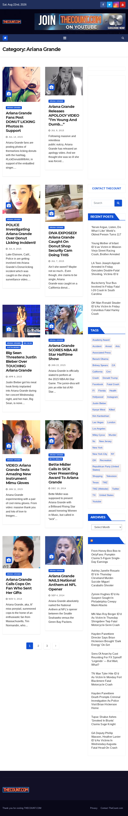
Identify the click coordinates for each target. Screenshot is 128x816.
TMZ (105, 482)
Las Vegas (98, 422)
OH (94, 460)
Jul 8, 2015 (15, 249)
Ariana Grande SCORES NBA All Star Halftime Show (62, 352)
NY (112, 454)
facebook (97, 384)
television (111, 476)
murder (112, 435)
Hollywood (97, 397)
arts (118, 346)
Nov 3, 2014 (15, 599)
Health (113, 390)
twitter (115, 488)
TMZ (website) (100, 488)
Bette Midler (56, 459)
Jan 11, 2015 (16, 489)
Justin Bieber (13, 347)
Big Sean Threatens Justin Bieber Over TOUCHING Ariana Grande (21, 362)
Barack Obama (100, 359)
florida (102, 390)
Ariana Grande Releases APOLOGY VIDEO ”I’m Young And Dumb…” (63, 115)
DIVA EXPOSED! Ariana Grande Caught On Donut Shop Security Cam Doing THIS (62, 244)
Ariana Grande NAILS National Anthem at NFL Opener (62, 582)
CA (113, 365)
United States (106, 495)
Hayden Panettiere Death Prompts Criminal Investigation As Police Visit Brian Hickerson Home (105, 700)
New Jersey (105, 441)
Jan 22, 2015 (58, 365)
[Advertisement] (106, 127)
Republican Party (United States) (105, 468)
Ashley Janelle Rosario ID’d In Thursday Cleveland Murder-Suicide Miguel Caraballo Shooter (105, 578)
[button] (123, 38)
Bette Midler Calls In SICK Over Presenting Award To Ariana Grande (63, 473)
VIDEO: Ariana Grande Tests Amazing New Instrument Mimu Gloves (18, 474)
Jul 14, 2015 (16, 137)
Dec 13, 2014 (58, 488)
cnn (108, 371)
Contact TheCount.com (112, 808)
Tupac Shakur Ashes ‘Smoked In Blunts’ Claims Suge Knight (103, 720)
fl (93, 390)
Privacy (94, 808)
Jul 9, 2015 (57, 130)
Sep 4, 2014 (57, 595)
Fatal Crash (113, 384)
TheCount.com (106, 540)
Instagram (112, 397)
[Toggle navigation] (64, 38)
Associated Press (101, 352)
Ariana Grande (14, 108)
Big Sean (28, 343)
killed (112, 409)
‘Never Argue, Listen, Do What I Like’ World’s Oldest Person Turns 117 (106, 231)
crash (95, 378)
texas (95, 482)
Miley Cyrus (98, 435)
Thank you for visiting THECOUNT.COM (21, 808)
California (97, 371)
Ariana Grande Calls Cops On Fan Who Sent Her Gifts (19, 586)
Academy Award (101, 340)
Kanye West (98, 409)
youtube (96, 501)
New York (97, 447)
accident (97, 346)
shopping (97, 476)
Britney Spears (100, 365)
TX (94, 495)
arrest (108, 346)
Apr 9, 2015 (15, 377)
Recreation (105, 460)
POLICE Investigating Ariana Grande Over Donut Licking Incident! (21, 234)
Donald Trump (110, 378)
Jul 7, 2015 (57, 261)
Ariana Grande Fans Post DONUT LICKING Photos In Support (20, 122)
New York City (99, 454)
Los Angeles (98, 428)
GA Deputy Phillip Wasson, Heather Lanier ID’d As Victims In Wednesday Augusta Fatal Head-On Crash (105, 740)
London (111, 422)
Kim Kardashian (100, 416)
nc (93, 441)
